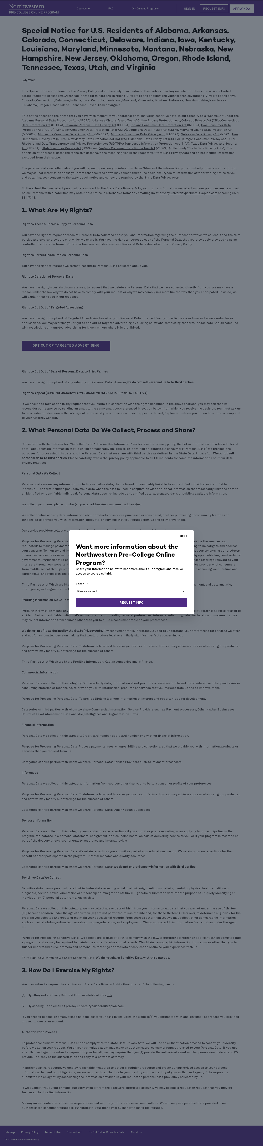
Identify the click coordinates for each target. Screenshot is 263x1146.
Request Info (131, 602)
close (183, 535)
